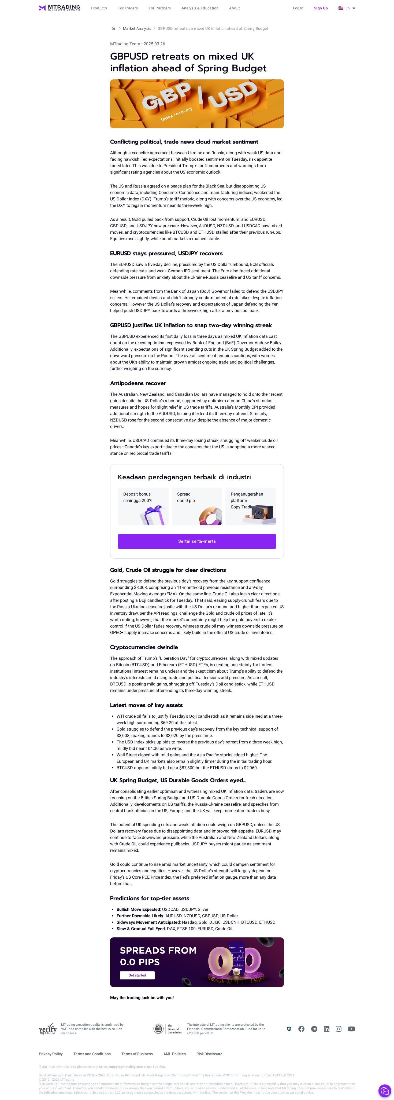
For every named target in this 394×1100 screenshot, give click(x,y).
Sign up (321, 8)
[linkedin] (326, 1029)
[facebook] (301, 1029)
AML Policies (174, 1054)
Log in (298, 8)
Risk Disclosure (209, 1054)
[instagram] (338, 1029)
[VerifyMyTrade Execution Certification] (48, 1029)
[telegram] (314, 1029)
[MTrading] (59, 8)
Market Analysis (137, 28)
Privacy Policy (51, 1054)
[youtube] (351, 1029)
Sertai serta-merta (197, 541)
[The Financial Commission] (168, 1029)
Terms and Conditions (92, 1054)
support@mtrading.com (126, 1067)
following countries (58, 1092)
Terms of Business (137, 1054)
